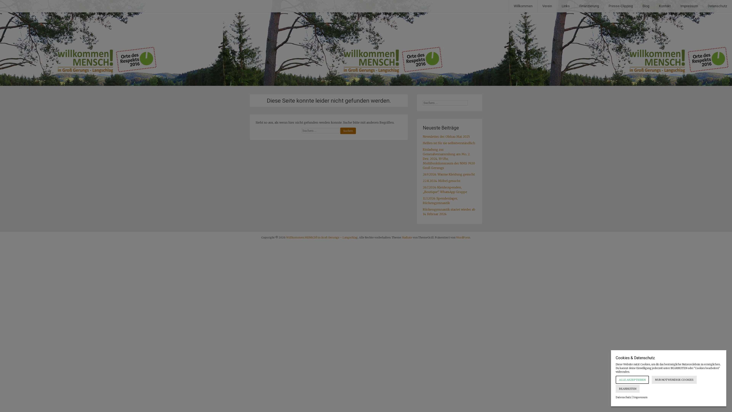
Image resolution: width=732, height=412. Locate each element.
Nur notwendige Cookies (674, 379)
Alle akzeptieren (632, 379)
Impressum (640, 397)
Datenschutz (623, 397)
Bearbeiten (627, 388)
